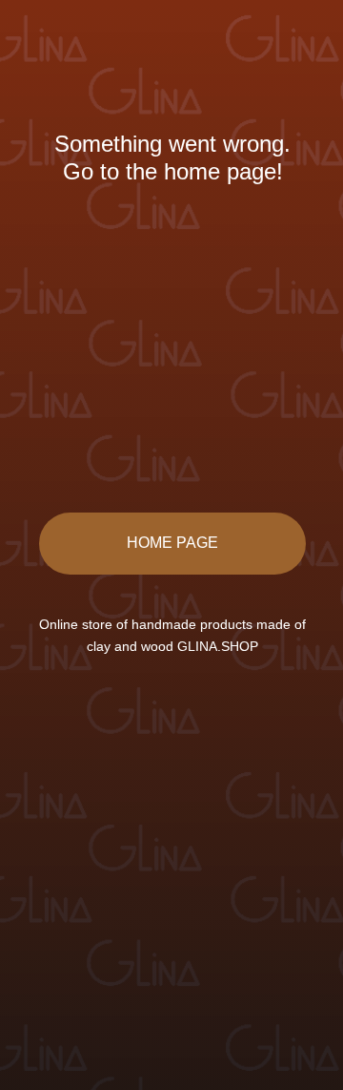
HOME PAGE (172, 543)
